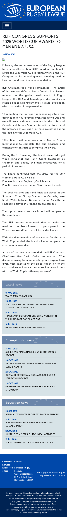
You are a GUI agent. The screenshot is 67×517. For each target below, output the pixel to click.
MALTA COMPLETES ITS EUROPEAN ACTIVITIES (29, 442)
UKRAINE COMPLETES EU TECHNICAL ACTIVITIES (30, 434)
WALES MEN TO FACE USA (18, 296)
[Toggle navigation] (7, 25)
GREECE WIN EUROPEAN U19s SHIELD (25, 327)
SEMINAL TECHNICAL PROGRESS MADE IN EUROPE (32, 414)
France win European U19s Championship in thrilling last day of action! (31, 317)
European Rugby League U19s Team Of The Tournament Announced (29, 306)
